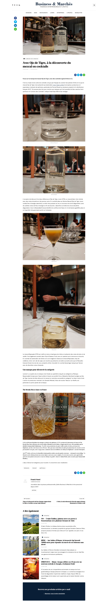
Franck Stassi (35, 479)
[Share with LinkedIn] (81, 75)
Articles (34, 490)
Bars (35, 12)
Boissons (28, 12)
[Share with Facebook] (75, 75)
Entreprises (60, 12)
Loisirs (52, 12)
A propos (69, 12)
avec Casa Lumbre (58, 85)
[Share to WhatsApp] (84, 75)
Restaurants (44, 12)
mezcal (34, 468)
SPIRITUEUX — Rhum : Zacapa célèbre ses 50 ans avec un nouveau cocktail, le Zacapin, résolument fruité (61, 563)
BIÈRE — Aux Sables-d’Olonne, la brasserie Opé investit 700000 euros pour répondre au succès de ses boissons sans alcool (62, 542)
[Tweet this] (78, 75)
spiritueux (42, 468)
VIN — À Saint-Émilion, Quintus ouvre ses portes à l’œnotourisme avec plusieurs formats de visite (59, 520)
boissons (26, 468)
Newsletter (78, 12)
